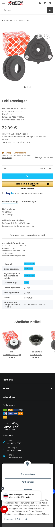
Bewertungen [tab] (29, 201)
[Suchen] (50, 10)
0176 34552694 (14, 450)
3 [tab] (30, 87)
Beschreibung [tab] (10, 201)
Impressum (9, 519)
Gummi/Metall (29, 264)
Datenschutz (22, 519)
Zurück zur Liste (10, 20)
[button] (40, 3)
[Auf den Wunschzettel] (47, 36)
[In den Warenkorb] (4, 29)
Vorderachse (29, 269)
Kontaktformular (14, 457)
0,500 (26, 282)
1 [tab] (25, 87)
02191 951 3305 (14, 443)
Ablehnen (28, 489)
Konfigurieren (28, 482)
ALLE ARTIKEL (18, 117)
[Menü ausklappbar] (3, 1)
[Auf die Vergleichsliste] (40, 36)
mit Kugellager (29, 276)
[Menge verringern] (5, 168)
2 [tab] (27, 87)
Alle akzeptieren (28, 474)
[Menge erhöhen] (50, 168)
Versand (24, 134)
